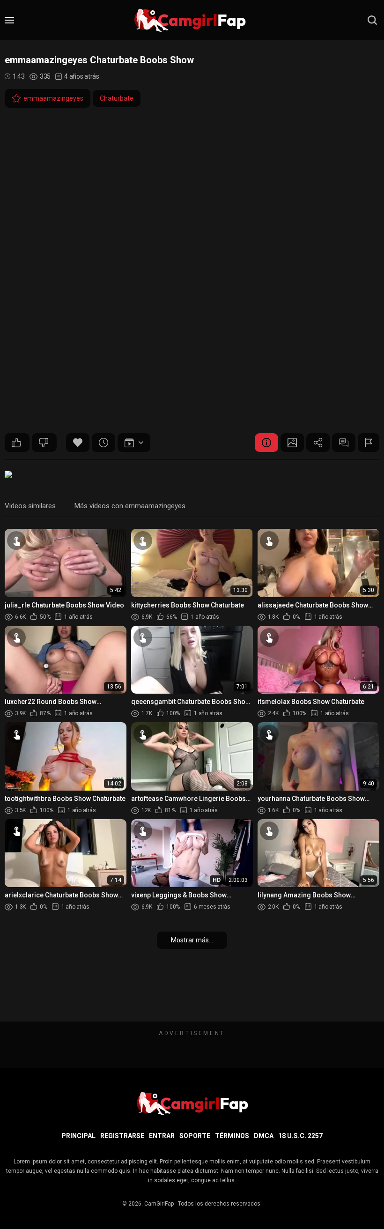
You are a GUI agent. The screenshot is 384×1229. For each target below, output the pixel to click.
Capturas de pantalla (292, 442)
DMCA (263, 1136)
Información (266, 442)
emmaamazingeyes (53, 98)
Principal (78, 1136)
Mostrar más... (192, 940)
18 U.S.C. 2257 (300, 1136)
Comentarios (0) (343, 442)
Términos (232, 1136)
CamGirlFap (159, 1203)
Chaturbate (116, 98)
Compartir (318, 442)
